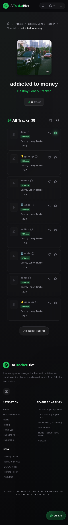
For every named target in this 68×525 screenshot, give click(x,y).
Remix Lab (8, 430)
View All (42, 440)
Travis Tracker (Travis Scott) (48, 434)
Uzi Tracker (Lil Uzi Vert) (50, 422)
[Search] (43, 6)
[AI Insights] (55, 133)
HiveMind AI (9, 435)
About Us (8, 477)
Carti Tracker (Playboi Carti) (48, 416)
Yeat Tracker (44, 427)
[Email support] (6, 391)
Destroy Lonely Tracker (34, 91)
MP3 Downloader (11, 414)
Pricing (6, 425)
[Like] (49, 133)
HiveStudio (8, 440)
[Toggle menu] (61, 6)
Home (6, 409)
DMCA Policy (10, 467)
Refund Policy (11, 472)
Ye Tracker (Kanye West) (50, 409)
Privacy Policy (11, 456)
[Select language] (52, 6)
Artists (6, 419)
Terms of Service (12, 461)
